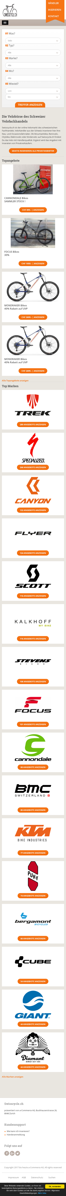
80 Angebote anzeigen (33, 810)
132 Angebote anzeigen (33, 510)
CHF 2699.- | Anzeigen (32, 317)
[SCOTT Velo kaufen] (33, 576)
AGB (24, 1177)
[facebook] (6, 1153)
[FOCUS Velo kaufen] (33, 705)
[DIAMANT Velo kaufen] (33, 1047)
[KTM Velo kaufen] (33, 833)
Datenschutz (37, 1177)
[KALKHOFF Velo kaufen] (33, 619)
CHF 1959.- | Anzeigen (32, 263)
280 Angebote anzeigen (33, 424)
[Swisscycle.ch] (16, 10)
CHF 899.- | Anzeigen (33, 209)
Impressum (13, 1177)
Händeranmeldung (16, 1134)
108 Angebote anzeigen (33, 681)
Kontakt (53, 16)
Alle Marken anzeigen (12, 1076)
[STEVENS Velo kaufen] (33, 662)
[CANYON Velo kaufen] (33, 490)
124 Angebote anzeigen (33, 553)
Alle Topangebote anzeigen (15, 380)
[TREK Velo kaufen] (33, 405)
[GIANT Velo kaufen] (33, 1004)
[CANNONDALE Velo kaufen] (33, 747)
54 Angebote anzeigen (33, 981)
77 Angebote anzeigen (33, 852)
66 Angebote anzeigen (33, 938)
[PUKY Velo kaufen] (33, 876)
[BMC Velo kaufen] (33, 790)
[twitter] (17, 1153)
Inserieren (54, 9)
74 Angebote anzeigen (33, 895)
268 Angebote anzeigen (33, 467)
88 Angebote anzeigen (33, 767)
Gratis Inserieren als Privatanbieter (33, 150)
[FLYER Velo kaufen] (33, 533)
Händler (53, 3)
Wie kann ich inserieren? (18, 1131)
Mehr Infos (42, 1193)
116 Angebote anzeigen (33, 595)
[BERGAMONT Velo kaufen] (33, 919)
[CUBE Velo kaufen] (33, 962)
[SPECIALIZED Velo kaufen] (33, 448)
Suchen (51, 1177)
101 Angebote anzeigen (33, 724)
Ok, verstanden (55, 1186)
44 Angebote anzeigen (33, 1024)
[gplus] (12, 1153)
